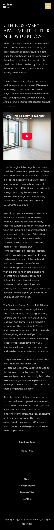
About (27, 479)
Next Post (27, 450)
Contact (27, 498)
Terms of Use (27, 492)
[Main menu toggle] (48, 6)
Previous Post (27, 442)
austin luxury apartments (26, 255)
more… (23, 359)
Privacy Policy (27, 485)
